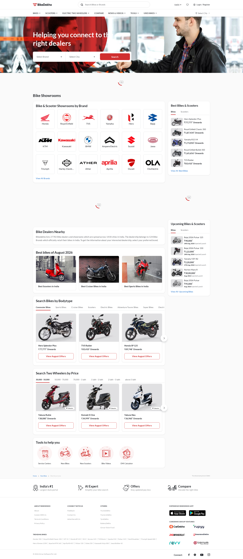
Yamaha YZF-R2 (191, 259)
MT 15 (66, 539)
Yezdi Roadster (133, 539)
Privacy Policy (39, 523)
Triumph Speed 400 (148, 539)
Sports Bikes (61, 307)
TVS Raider (86, 345)
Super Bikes (148, 307)
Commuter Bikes (43, 307)
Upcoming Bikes (186, 291)
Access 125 (92, 539)
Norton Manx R (191, 269)
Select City (202, 13)
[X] (195, 555)
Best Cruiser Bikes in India (93, 286)
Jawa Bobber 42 (117, 543)
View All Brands (43, 178)
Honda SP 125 (131, 345)
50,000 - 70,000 (61, 379)
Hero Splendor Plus (47, 345)
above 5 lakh (130, 379)
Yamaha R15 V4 (191, 139)
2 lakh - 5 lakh (114, 379)
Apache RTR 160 (55, 543)
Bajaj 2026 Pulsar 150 (193, 248)
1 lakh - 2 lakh (97, 379)
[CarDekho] (177, 526)
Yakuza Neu (130, 415)
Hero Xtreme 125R (40, 543)
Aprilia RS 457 (68, 543)
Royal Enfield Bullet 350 (194, 150)
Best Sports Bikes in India (136, 286)
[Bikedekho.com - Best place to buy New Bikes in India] (42, 4)
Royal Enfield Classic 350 (195, 129)
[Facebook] (189, 555)
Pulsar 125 (122, 539)
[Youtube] (201, 555)
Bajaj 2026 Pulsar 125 (193, 237)
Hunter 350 (37, 539)
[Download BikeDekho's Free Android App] (197, 513)
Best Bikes (183, 171)
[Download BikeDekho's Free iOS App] (177, 513)
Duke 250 (89, 543)
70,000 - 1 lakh (79, 379)
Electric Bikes (106, 307)
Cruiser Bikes (77, 307)
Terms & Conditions (41, 519)
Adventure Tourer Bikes (128, 307)
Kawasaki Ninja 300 (101, 543)
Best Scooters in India (48, 286)
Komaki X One (88, 415)
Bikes (173, 111)
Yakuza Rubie (44, 415)
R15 (84, 539)
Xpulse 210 (112, 539)
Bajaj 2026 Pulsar (191, 280)
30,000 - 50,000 (43, 379)
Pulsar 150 (79, 543)
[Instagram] (209, 555)
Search (114, 56)
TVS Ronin (102, 539)
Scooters (92, 307)
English (177, 4)
